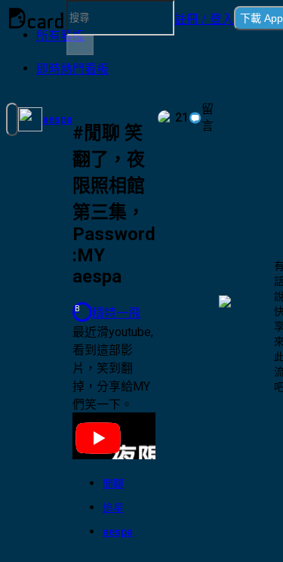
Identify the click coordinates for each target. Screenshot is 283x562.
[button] (204, 18)
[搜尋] (80, 45)
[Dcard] (36, 18)
